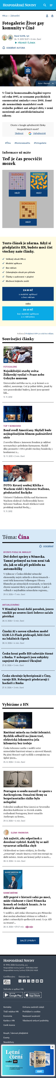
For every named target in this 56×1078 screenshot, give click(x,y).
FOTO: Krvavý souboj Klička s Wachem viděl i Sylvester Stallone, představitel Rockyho (26, 489)
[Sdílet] (47, 15)
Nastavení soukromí (31, 1016)
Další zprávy (28, 940)
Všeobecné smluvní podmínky (36, 1021)
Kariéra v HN (9, 1021)
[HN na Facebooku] (24, 981)
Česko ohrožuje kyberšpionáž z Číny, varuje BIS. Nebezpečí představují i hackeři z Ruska (26, 679)
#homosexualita (22, 143)
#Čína (8, 143)
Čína (23, 537)
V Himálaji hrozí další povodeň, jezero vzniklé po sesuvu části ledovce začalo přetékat (28, 613)
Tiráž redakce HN (11, 1012)
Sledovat (19, 133)
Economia (7, 1016)
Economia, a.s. (22, 965)
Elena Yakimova (19, 832)
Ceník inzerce (9, 1025)
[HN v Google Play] (13, 995)
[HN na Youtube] (41, 981)
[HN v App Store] (32, 995)
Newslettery (8, 1042)
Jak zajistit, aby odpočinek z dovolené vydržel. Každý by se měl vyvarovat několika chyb (26, 842)
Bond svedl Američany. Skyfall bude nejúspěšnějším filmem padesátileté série (27, 434)
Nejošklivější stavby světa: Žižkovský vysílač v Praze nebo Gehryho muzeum (23, 375)
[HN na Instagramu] (28, 981)
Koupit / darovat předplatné (15, 1033)
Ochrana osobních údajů (33, 1007)
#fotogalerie (40, 143)
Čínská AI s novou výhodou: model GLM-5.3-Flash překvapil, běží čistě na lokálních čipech (26, 635)
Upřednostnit (39, 133)
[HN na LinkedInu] (32, 981)
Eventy (6, 1038)
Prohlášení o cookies (31, 1012)
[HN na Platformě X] (20, 981)
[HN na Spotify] (37, 981)
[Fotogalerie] (5, 360)
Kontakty (7, 1007)
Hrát (17, 193)
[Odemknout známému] (52, 15)
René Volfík (19, 36)
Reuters (47, 83)
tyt (27, 36)
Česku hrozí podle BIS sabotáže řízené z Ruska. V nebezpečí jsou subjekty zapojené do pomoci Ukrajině (27, 657)
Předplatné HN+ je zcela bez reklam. (39, 333)
